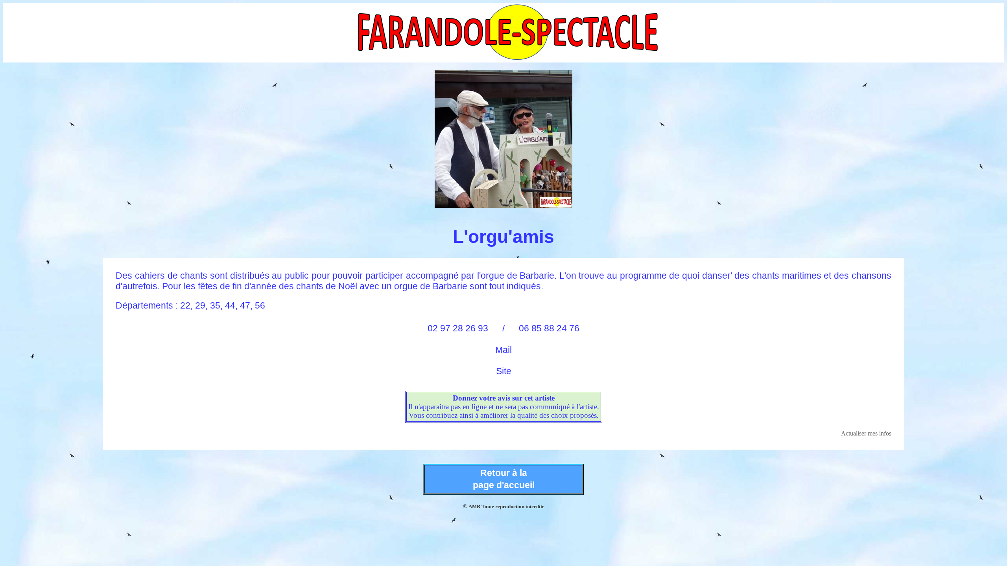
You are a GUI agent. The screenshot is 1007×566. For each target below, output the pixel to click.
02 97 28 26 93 (458, 328)
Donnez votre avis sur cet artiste (504, 398)
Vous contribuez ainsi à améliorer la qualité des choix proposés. (504, 415)
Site (503, 371)
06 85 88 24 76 (549, 328)
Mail (503, 350)
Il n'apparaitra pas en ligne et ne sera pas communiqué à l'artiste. (503, 406)
